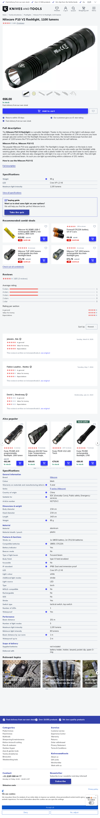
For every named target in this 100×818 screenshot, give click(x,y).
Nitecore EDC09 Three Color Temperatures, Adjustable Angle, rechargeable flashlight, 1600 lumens (37, 453)
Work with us (56, 765)
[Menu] (95, 796)
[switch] (91, 802)
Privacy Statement (58, 745)
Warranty (55, 737)
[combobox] (91, 326)
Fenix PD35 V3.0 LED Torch (61, 452)
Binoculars (7, 757)
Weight (6, 179)
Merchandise (56, 763)
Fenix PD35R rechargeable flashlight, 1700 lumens (83, 453)
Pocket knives (8, 731)
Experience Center (58, 734)
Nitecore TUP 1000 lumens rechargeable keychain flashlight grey (78, 253)
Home (5, 15)
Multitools (6, 737)
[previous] (7, 443)
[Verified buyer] (20, 339)
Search (73, 11)
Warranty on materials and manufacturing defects (24, 485)
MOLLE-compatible (10, 589)
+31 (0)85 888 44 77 (12, 776)
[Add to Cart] (43, 239)
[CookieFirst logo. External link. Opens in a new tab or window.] (3, 791)
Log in (65, 10)
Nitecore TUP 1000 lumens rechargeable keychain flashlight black (29, 253)
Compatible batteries (11, 544)
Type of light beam (10, 555)
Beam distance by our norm (14, 635)
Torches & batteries (15, 15)
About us (54, 757)
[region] (50, 61)
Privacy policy (93, 789)
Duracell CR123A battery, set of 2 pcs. (78, 231)
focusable (7, 563)
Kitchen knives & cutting (12, 742)
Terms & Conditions (58, 748)
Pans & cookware (9, 745)
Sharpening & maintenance (13, 739)
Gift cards (55, 760)
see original (45, 353)
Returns (54, 739)
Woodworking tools (10, 760)
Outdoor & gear (9, 748)
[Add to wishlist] (93, 111)
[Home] (22, 8)
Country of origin (10, 492)
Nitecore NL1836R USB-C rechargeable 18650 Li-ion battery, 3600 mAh (29, 232)
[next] (93, 443)
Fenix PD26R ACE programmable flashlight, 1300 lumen (13, 453)
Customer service (58, 731)
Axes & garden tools (10, 751)
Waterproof (7, 612)
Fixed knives (7, 734)
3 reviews (20, 23)
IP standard (7, 566)
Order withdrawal (58, 742)
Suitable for (7, 497)
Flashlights (27, 15)
